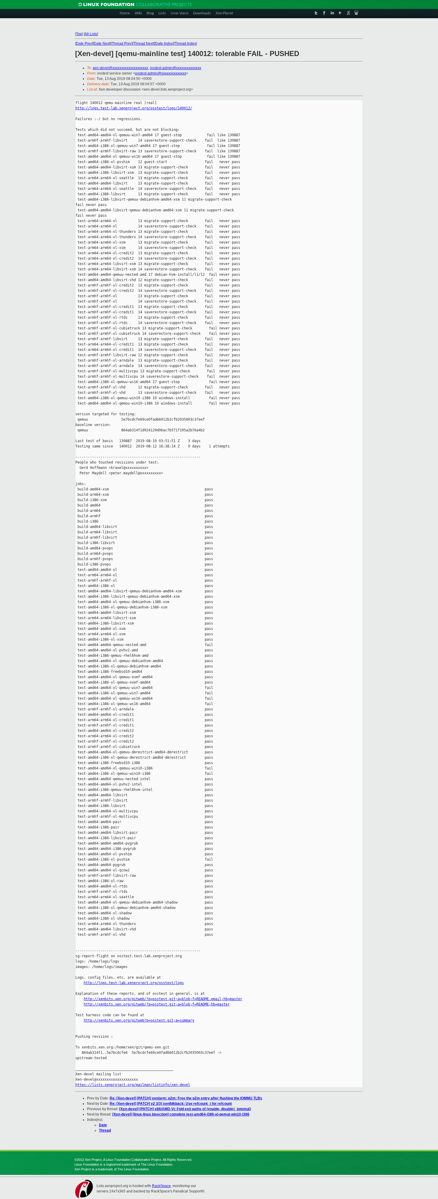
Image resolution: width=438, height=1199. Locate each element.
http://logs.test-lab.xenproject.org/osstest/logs (134, 983)
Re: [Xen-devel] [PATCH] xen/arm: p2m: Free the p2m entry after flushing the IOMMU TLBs (186, 1098)
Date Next (102, 43)
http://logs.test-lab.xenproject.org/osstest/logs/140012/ (133, 108)
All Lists (91, 34)
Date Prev (84, 43)
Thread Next (143, 43)
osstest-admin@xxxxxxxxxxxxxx (175, 68)
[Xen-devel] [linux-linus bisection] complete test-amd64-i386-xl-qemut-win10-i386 (180, 1114)
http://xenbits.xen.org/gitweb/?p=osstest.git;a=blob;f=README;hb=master (157, 1004)
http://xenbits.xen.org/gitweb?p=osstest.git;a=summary (139, 1020)
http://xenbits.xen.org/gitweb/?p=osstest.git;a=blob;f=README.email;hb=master (163, 999)
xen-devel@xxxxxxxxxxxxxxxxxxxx (120, 68)
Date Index (164, 43)
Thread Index (185, 43)
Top (79, 34)
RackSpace (161, 1186)
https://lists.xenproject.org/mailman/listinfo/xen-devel (132, 1085)
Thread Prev (122, 43)
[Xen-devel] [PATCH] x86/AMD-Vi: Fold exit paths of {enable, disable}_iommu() (185, 1109)
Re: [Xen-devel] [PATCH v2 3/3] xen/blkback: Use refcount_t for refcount (171, 1104)
